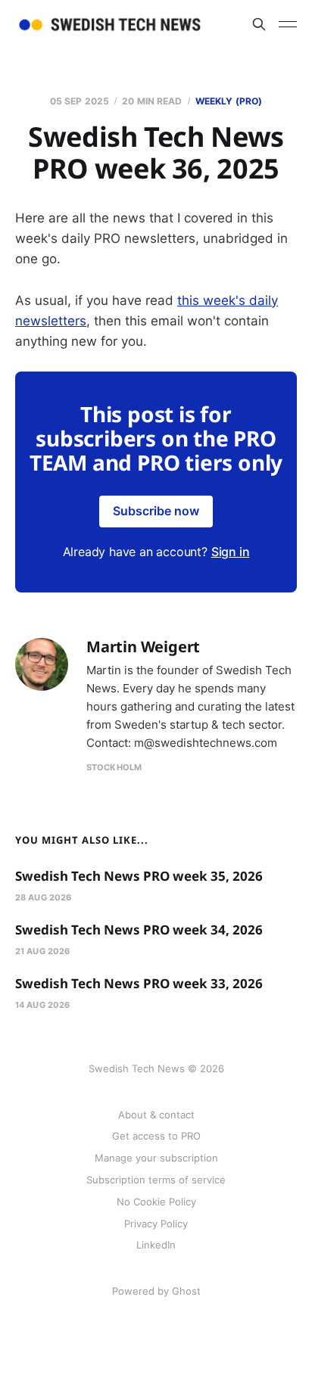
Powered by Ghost (156, 1291)
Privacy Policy (156, 1223)
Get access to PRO (156, 1136)
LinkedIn (156, 1245)
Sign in (230, 551)
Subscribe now (156, 510)
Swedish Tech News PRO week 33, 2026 (139, 983)
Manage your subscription (156, 1158)
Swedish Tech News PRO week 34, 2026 (139, 929)
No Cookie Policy (156, 1202)
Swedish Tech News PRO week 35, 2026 (139, 876)
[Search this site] (259, 24)
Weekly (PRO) (228, 101)
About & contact (156, 1115)
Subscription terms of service (156, 1180)
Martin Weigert (143, 646)
